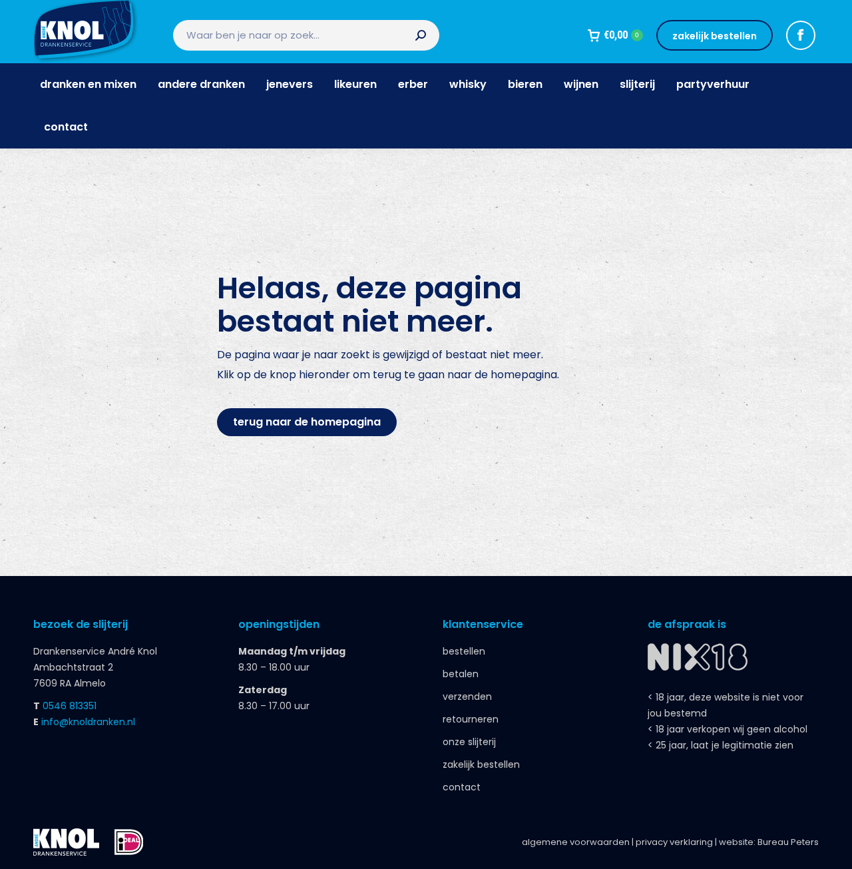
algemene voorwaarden (576, 842)
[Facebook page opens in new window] (800, 35)
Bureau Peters (788, 842)
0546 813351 (70, 706)
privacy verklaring (674, 842)
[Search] (420, 35)
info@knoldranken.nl (88, 721)
